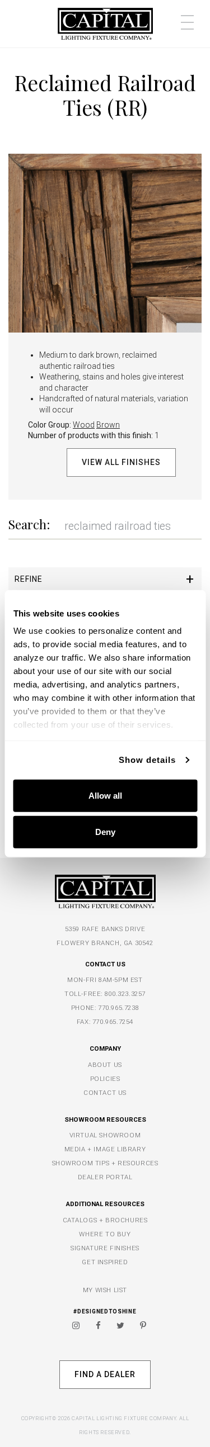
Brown (108, 424)
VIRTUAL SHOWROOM (105, 1135)
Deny (105, 832)
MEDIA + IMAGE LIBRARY (105, 1149)
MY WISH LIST (105, 1290)
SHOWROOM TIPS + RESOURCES (105, 1163)
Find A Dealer (104, 1374)
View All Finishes (121, 462)
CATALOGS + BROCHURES (105, 1220)
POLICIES (105, 1079)
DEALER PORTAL (105, 1177)
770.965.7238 (118, 1008)
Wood (84, 424)
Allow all (105, 795)
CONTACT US (105, 1093)
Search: (29, 524)
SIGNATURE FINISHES (105, 1248)
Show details (147, 760)
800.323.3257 (125, 994)
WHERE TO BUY (104, 1234)
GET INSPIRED (105, 1262)
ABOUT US (105, 1065)
